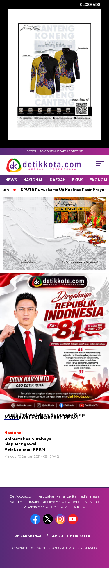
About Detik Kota (71, 536)
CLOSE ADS (90, 4)
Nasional (33, 180)
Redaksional (28, 536)
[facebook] (36, 523)
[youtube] (73, 523)
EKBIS (77, 180)
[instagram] (61, 523)
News (11, 180)
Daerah (58, 180)
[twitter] (48, 523)
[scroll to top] (101, 534)
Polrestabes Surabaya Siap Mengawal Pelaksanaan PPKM (27, 444)
